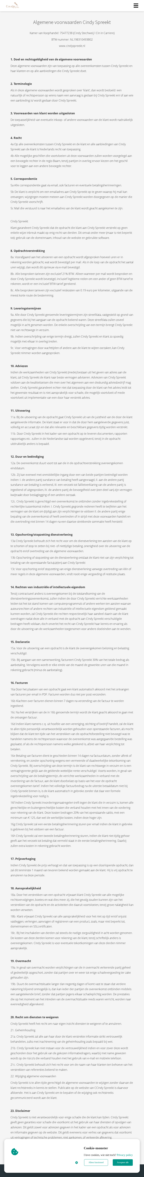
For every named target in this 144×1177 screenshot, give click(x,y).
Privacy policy (125, 1154)
